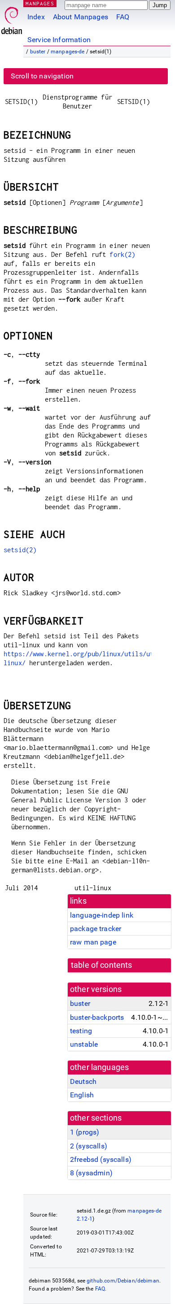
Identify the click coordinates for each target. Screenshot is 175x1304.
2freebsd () (100, 1159)
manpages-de (68, 51)
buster (38, 51)
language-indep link (101, 915)
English (82, 1095)
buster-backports (97, 1017)
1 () (84, 1132)
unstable (84, 1044)
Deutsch (83, 1081)
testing (81, 1031)
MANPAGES (40, 3)
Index (36, 17)
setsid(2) (20, 550)
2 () (88, 1146)
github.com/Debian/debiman (123, 1281)
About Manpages (80, 17)
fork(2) (122, 254)
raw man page (93, 942)
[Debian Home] (11, 18)
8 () (91, 1173)
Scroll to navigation (42, 76)
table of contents (101, 965)
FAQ (122, 17)
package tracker (95, 928)
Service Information (59, 39)
